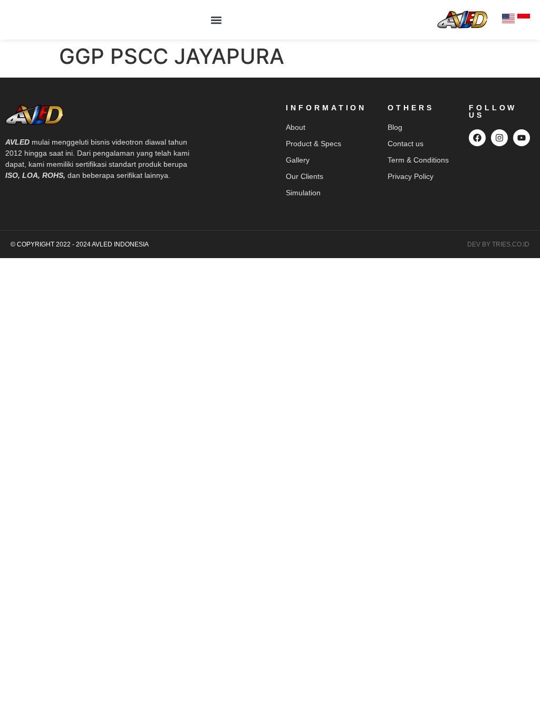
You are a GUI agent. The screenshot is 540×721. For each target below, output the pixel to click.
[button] (216, 20)
